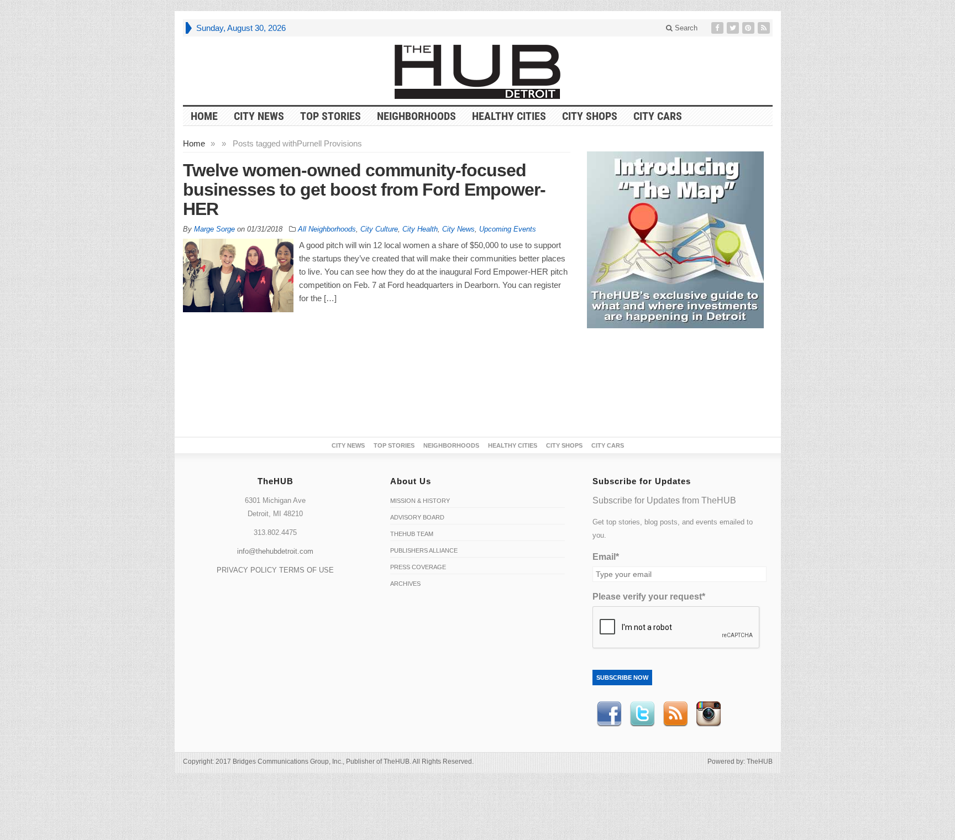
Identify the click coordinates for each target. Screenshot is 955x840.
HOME (204, 116)
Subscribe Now (622, 677)
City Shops (589, 116)
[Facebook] (718, 28)
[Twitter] (734, 28)
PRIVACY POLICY (247, 570)
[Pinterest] (749, 28)
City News (259, 116)
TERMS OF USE (306, 570)
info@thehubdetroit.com (275, 551)
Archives (405, 583)
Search (685, 28)
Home (194, 143)
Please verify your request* (648, 596)
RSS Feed (675, 714)
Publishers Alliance (424, 550)
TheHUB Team (411, 534)
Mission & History (420, 500)
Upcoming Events (507, 229)
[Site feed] (765, 28)
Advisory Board (417, 517)
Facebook (609, 714)
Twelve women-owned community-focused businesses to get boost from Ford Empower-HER (364, 189)
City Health (420, 229)
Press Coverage (418, 567)
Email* (605, 556)
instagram (708, 714)
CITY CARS (657, 116)
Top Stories (330, 116)
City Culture (379, 229)
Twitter (642, 714)
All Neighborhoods (327, 229)
